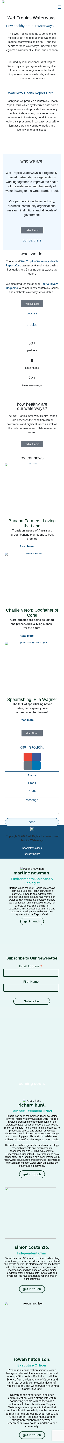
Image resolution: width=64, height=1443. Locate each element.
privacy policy (32, 853)
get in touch (32, 921)
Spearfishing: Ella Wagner (32, 699)
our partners (32, 240)
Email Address (30, 966)
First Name (31, 981)
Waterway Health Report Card (30, 93)
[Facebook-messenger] (28, 765)
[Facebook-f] (36, 757)
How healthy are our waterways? (30, 26)
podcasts (32, 313)
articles (32, 325)
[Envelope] (28, 757)
